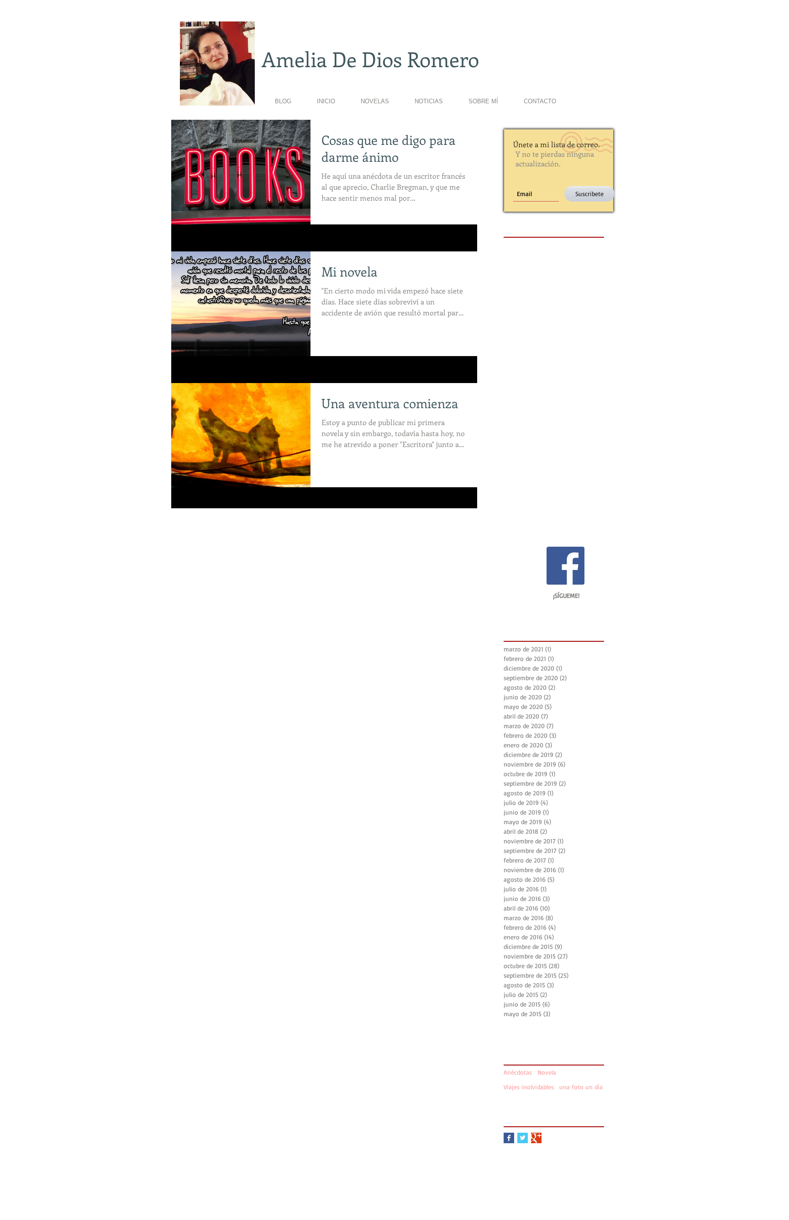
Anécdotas (518, 1072)
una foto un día (581, 1087)
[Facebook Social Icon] (565, 566)
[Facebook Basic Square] (509, 1138)
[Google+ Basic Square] (536, 1138)
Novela (546, 1072)
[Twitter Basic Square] (522, 1138)
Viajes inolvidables (529, 1087)
